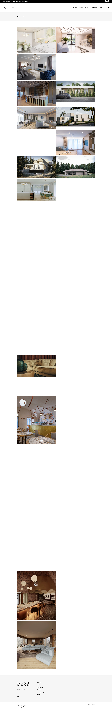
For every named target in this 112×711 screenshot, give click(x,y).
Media (39, 685)
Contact (39, 694)
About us (39, 682)
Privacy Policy (40, 692)
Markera (93, 704)
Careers (39, 690)
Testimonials (40, 687)
